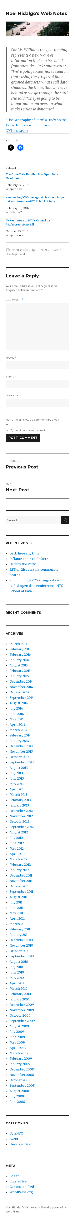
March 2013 (18, 795)
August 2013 (19, 768)
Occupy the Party (23, 564)
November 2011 (21, 881)
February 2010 (20, 994)
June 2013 (17, 778)
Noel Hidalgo (20, 249)
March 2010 (19, 988)
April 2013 (17, 789)
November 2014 (21, 687)
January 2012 (19, 870)
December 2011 (21, 875)
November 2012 (21, 816)
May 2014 (17, 719)
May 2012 (17, 848)
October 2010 (19, 951)
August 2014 (19, 703)
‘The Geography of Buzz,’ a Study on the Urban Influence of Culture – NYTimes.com (36, 125)
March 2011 (18, 924)
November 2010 (21, 945)
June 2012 (17, 843)
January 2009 (20, 1064)
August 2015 (19, 665)
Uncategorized (15, 253)
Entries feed (19, 1181)
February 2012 (20, 865)
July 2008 (17, 1096)
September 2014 (22, 698)
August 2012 (19, 832)
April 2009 (18, 1048)
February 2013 (20, 800)
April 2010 (17, 983)
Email (11, 376)
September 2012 (22, 827)
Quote (54, 249)
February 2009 (21, 1058)
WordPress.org (21, 1192)
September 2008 (22, 1085)
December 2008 (22, 1069)
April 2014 (17, 724)
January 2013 (19, 805)
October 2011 (19, 886)
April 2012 (17, 854)
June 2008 (17, 1102)
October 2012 (19, 821)
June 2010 (17, 972)
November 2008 (22, 1075)
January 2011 (19, 935)
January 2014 (19, 741)
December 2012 (21, 811)
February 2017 (20, 649)
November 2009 (22, 1010)
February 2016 (20, 654)
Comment (14, 299)
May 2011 (16, 913)
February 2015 (20, 671)
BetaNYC (16, 1133)
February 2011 (20, 929)
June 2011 (16, 908)
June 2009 (17, 1037)
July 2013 (16, 773)
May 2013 (17, 784)
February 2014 (20, 735)
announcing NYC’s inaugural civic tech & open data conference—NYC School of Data (36, 585)
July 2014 (16, 708)
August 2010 (19, 962)
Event (14, 1139)
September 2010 (22, 956)
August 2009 (19, 1026)
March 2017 (18, 644)
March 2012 (18, 859)
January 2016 (19, 660)
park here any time (24, 553)
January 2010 (19, 999)
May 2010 (17, 978)
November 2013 (21, 751)
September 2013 (22, 762)
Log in (14, 1176)
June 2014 (17, 714)
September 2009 (22, 1021)
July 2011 (16, 902)
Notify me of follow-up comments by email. (32, 419)
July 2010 (16, 967)
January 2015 (19, 676)
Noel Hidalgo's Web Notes (36, 13)
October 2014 (19, 692)
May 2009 (17, 1042)
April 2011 (17, 918)
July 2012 (16, 838)
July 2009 (17, 1032)
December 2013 (21, 746)
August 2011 (18, 897)
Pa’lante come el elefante (29, 559)
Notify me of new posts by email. (26, 430)
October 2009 (20, 1015)
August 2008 (19, 1091)
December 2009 (22, 1005)
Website (12, 395)
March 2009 (19, 1053)
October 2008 (20, 1080)
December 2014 (21, 681)
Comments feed (22, 1187)
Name (11, 357)
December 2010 (21, 940)
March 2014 (18, 730)
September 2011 (21, 891)
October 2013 (19, 757)
